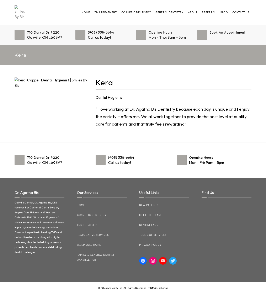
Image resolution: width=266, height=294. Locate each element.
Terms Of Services (152, 234)
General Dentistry (169, 12)
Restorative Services (93, 234)
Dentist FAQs (148, 224)
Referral (209, 12)
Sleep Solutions (89, 244)
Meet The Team (150, 215)
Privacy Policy (150, 244)
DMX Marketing (159, 287)
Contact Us (240, 12)
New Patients (148, 205)
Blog (224, 12)
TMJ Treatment (106, 12)
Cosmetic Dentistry (136, 12)
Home (86, 12)
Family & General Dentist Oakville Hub (96, 257)
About (192, 12)
